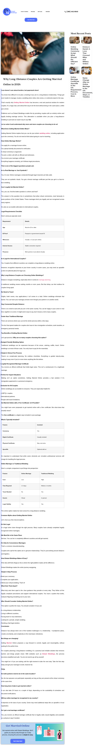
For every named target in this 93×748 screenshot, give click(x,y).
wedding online (44, 133)
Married (9, 643)
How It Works (24, 11)
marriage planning (44, 280)
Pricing (33, 11)
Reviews (48, 11)
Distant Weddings (14, 11)
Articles (40, 11)
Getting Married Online (21, 102)
